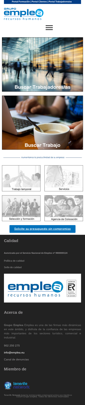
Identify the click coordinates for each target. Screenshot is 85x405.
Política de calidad (14, 260)
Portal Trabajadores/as (60, 1)
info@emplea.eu (14, 352)
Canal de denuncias (16, 359)
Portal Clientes (39, 1)
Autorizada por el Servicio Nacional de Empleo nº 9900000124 (35, 253)
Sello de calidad (13, 267)
